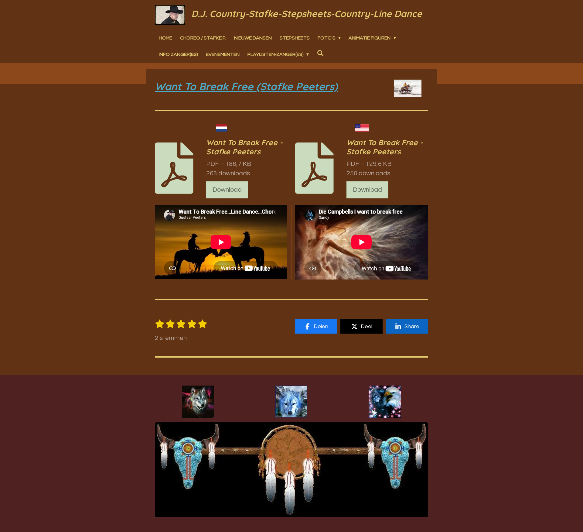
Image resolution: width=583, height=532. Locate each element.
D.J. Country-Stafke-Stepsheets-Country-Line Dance (306, 13)
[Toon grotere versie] (198, 402)
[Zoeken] (320, 53)
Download (227, 190)
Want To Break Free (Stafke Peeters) (246, 86)
